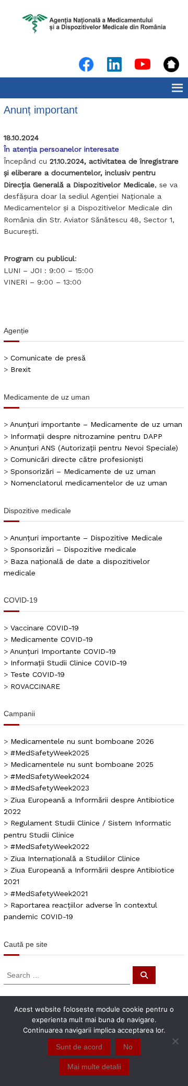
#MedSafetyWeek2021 (49, 893)
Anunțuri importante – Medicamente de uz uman (96, 424)
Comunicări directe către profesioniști (76, 459)
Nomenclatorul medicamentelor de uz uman (88, 483)
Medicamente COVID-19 (51, 639)
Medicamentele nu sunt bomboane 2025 (82, 764)
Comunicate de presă (48, 358)
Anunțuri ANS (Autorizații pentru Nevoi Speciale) (94, 448)
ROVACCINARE (35, 686)
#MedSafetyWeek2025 (49, 753)
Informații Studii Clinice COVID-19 (68, 663)
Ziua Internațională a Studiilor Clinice (75, 858)
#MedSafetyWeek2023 (49, 788)
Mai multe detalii (94, 1066)
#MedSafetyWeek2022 (49, 846)
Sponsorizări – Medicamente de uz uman (83, 471)
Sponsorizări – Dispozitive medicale (73, 549)
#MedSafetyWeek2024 (49, 776)
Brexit (20, 369)
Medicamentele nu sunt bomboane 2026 (82, 741)
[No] (175, 1041)
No (128, 1047)
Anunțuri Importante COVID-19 (63, 651)
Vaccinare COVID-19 (44, 628)
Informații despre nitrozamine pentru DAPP (86, 436)
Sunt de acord (79, 1047)
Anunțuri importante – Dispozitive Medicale (86, 538)
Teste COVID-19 (37, 674)
